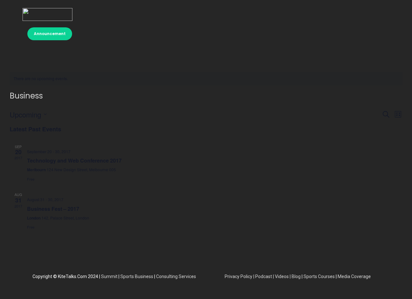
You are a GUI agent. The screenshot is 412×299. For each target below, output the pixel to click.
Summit (109, 276)
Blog (296, 276)
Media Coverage (354, 276)
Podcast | (265, 276)
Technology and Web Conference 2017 (74, 160)
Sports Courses (319, 276)
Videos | (283, 276)
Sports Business (136, 276)
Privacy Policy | (240, 276)
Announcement (50, 33)
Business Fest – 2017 (53, 208)
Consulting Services (176, 276)
